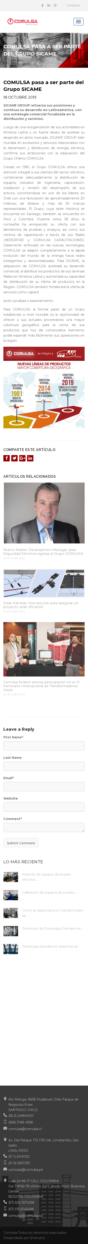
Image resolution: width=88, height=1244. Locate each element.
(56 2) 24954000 (21, 1116)
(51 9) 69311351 (19, 1163)
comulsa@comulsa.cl (25, 1129)
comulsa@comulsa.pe (25, 1170)
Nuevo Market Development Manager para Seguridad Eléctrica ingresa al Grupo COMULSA (43, 552)
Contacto (73, 5)
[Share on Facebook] (6, 458)
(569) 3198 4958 (20, 1122)
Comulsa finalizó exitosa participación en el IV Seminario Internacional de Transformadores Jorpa (41, 686)
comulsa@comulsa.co (25, 1216)
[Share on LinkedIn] (30, 458)
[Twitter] (14, 458)
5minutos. (37, 1238)
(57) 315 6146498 (21, 1209)
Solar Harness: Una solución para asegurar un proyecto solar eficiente (40, 605)
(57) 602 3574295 (21, 1202)
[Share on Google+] (22, 458)
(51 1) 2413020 (19, 1156)
